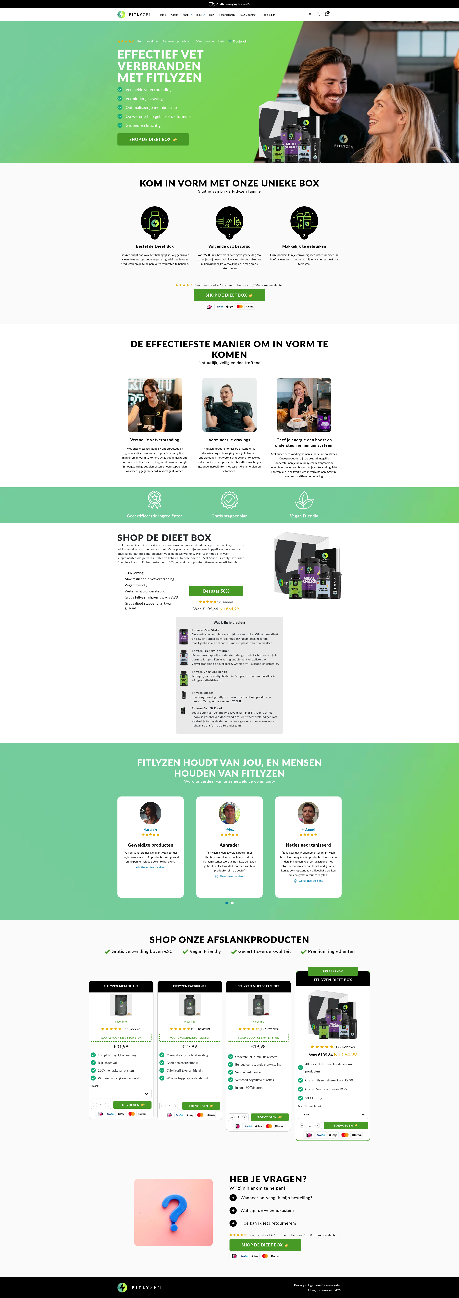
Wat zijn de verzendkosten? (267, 1210)
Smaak (95, 1085)
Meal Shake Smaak (310, 1106)
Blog (211, 14)
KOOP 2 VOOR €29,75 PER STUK (121, 1037)
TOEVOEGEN (344, 1125)
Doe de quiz (268, 14)
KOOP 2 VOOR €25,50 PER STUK (190, 1037)
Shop (186, 14)
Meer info (121, 1021)
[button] (226, 903)
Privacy (299, 1285)
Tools (199, 14)
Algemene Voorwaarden (324, 1285)
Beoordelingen (227, 14)
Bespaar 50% (216, 591)
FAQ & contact (248, 14)
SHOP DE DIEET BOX (150, 139)
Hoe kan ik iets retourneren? (268, 1223)
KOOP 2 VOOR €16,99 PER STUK (258, 1037)
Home (162, 14)
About (174, 14)
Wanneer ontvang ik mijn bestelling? (276, 1197)
